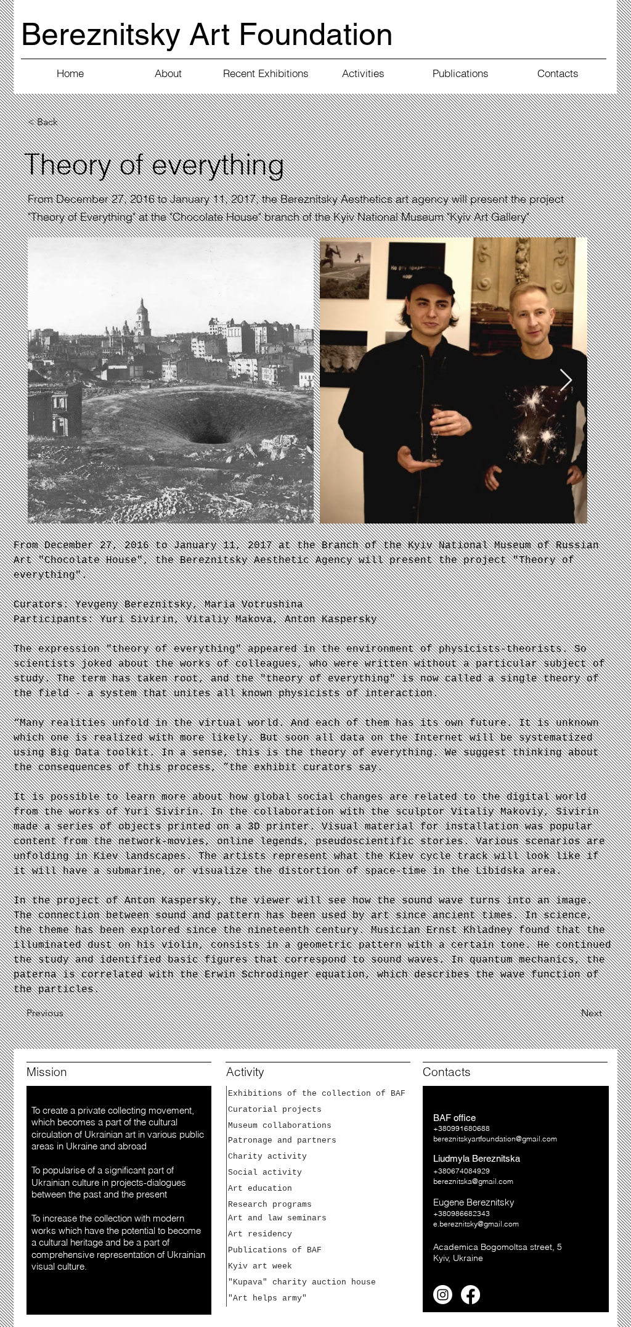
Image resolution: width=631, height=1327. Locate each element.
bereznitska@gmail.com (473, 1181)
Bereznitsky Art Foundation (207, 34)
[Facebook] (470, 1294)
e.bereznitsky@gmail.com (476, 1223)
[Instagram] (442, 1294)
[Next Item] (566, 381)
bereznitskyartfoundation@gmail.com (495, 1138)
